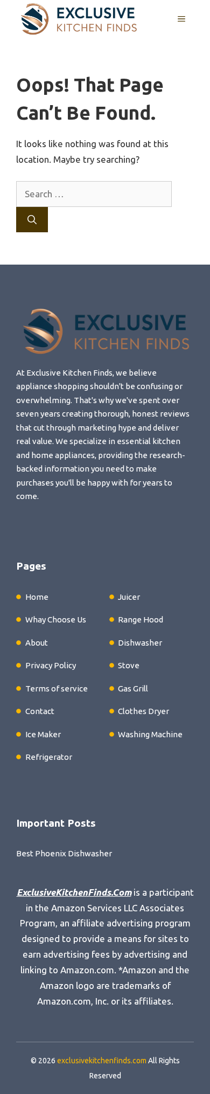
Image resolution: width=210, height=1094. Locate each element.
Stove (128, 665)
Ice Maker (43, 734)
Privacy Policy (50, 665)
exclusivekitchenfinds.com (101, 1060)
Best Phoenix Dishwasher (64, 853)
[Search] (32, 220)
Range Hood (140, 619)
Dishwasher (140, 642)
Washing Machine (150, 734)
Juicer (129, 596)
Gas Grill (133, 688)
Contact (39, 711)
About (36, 642)
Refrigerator (48, 756)
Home (36, 596)
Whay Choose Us (55, 619)
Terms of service (56, 688)
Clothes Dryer (143, 711)
